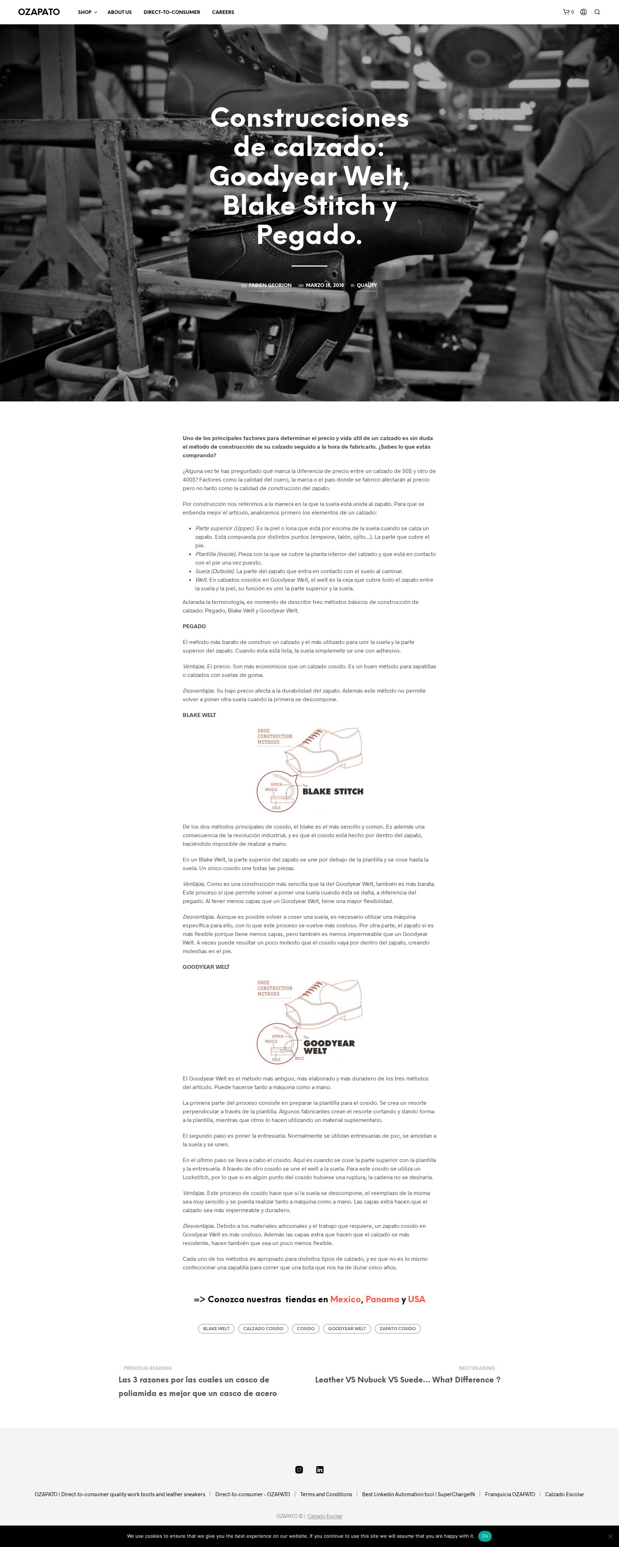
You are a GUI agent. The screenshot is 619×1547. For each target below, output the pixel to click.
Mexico (345, 1300)
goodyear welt (347, 1329)
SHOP (84, 12)
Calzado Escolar (564, 1494)
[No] (610, 1536)
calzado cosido (263, 1329)
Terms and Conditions (326, 1494)
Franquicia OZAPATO (510, 1494)
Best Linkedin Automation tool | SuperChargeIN (418, 1494)
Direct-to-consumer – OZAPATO (252, 1494)
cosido (306, 1329)
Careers (223, 12)
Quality (367, 285)
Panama (382, 1300)
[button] (568, 12)
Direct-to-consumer (172, 12)
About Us (119, 12)
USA (417, 1300)
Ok (485, 1536)
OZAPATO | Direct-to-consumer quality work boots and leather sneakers (120, 1494)
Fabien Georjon (270, 285)
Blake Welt (216, 1329)
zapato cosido (398, 1329)
